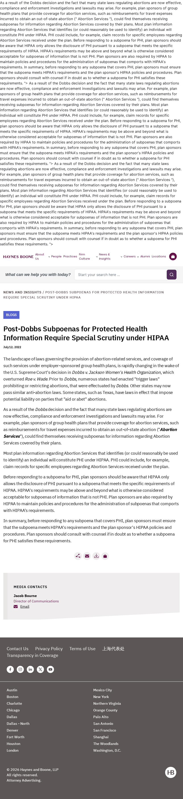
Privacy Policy (49, 649)
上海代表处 (113, 649)
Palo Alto (100, 717)
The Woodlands (106, 743)
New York (101, 696)
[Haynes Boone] (18, 256)
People (56, 256)
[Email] (87, 556)
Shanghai (100, 737)
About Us (39, 256)
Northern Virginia (107, 703)
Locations (159, 256)
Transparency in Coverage (32, 655)
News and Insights (22, 292)
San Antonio (103, 723)
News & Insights (104, 256)
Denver (12, 730)
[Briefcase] (173, 256)
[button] (105, 556)
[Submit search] (172, 275)
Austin (12, 690)
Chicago (13, 710)
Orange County (105, 710)
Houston (13, 743)
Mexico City (102, 690)
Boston (12, 696)
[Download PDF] (96, 556)
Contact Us (18, 649)
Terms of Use (82, 649)
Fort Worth (15, 737)
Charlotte (14, 703)
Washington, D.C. (107, 750)
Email (24, 606)
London (13, 750)
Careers (130, 256)
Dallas (12, 717)
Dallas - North (18, 723)
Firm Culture (84, 256)
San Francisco (104, 730)
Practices (70, 256)
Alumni (145, 256)
